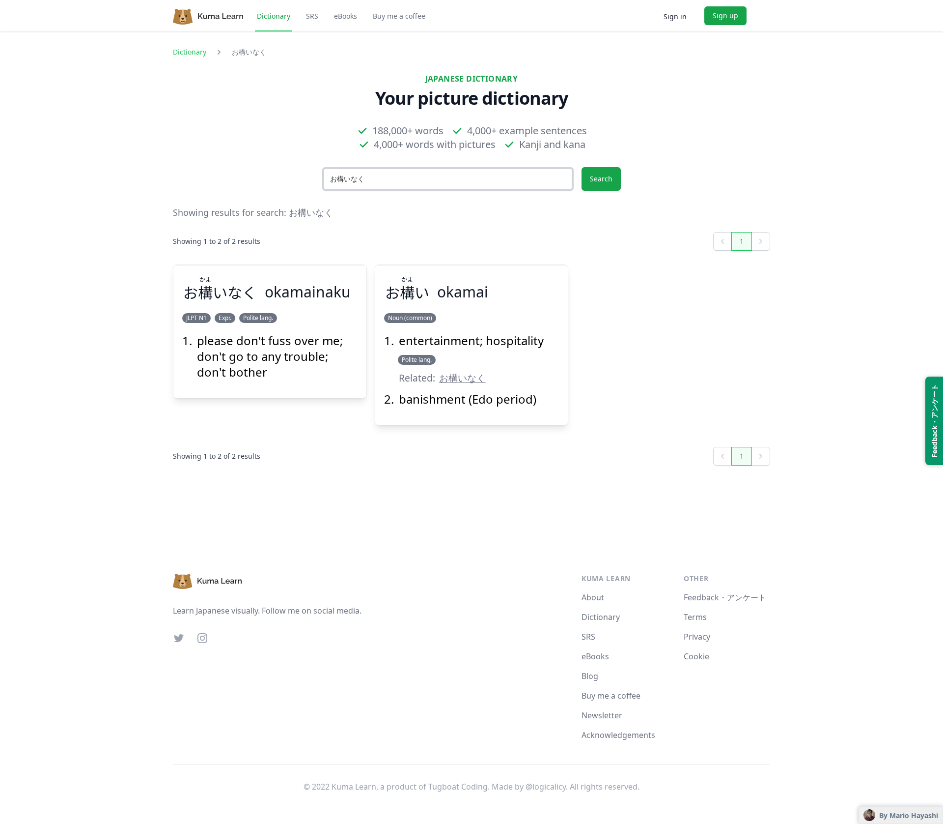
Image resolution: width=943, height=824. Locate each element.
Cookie (696, 656)
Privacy (697, 636)
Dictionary (273, 16)
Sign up (725, 15)
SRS (312, 16)
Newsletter (602, 715)
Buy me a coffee (399, 16)
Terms (695, 617)
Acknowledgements (618, 735)
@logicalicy (546, 786)
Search (601, 178)
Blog (590, 676)
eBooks (345, 16)
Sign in (675, 16)
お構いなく (462, 377)
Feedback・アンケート (725, 597)
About (593, 597)
